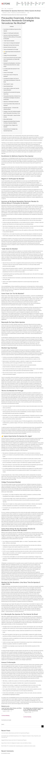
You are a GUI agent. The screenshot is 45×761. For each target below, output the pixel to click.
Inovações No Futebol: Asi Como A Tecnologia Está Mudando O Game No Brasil (12, 80)
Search (2, 724)
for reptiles (32, 3)
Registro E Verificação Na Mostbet (11, 33)
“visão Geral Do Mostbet (9, 40)
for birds (28, 3)
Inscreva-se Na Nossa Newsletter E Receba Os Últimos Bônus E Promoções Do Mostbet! (12, 37)
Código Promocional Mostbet (10, 55)
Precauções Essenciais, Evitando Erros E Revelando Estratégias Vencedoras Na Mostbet (12, 98)
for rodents (18, 3)
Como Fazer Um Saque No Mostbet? (12, 43)
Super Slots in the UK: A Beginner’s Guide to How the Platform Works (16, 743)
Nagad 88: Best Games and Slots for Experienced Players (13, 740)
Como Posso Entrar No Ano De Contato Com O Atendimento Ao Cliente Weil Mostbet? (12, 59)
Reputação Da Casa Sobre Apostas (11, 45)
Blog (5, 8)
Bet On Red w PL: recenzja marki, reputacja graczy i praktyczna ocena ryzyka (18, 745)
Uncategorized (10, 8)
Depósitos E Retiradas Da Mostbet (11, 101)
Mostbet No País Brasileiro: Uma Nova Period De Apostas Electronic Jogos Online (12, 65)
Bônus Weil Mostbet (8, 119)
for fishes (36, 3)
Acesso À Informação (8, 72)
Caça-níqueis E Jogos (8, 84)
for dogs (22, 3)
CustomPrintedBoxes (20, 12)
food (40, 2)
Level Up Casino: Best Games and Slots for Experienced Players (12, 708)
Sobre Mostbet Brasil (8, 86)
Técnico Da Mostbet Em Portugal (11, 49)
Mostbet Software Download (10, 47)
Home (2, 8)
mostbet (38, 176)
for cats (25, 3)
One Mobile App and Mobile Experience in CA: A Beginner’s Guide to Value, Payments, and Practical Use (33, 709)
